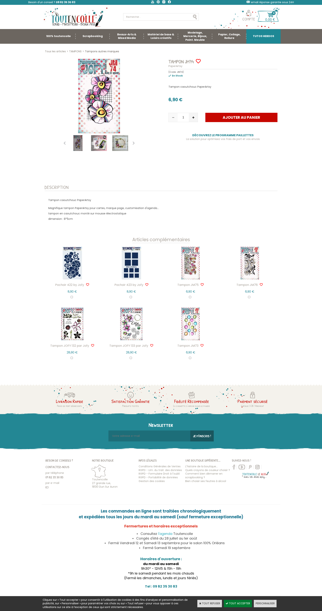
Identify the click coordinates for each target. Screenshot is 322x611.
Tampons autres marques (102, 51)
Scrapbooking (93, 36)
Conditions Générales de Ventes (160, 466)
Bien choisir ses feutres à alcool (205, 481)
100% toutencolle (58, 36)
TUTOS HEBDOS (263, 36)
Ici (46, 487)
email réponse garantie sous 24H (272, 2)
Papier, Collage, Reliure (229, 36)
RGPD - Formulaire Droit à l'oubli (159, 474)
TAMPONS (75, 51)
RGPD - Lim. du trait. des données (160, 470)
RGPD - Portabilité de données (158, 477)
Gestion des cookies (152, 481)
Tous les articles (55, 51)
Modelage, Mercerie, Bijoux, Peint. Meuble (195, 36)
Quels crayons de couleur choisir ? (207, 470)
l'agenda (165, 533)
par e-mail (52, 483)
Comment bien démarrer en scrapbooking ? (203, 475)
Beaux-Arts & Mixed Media (126, 36)
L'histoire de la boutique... (201, 466)
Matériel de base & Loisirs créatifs (161, 36)
